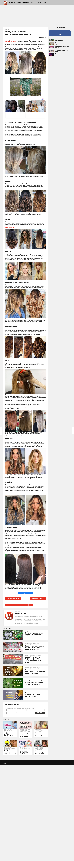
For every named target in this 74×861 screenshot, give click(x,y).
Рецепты (33, 2)
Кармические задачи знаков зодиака (62, 47)
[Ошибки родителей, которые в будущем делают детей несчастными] (13, 695)
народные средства (37, 668)
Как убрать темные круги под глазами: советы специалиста (10, 752)
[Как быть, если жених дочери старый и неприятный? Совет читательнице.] (25, 725)
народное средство (28, 644)
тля (42, 668)
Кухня (38, 643)
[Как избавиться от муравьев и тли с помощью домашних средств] (13, 671)
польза (32, 679)
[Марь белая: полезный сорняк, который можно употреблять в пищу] (13, 683)
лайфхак (30, 655)
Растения (41, 679)
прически (37, 749)
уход (29, 748)
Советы (39, 2)
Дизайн (18, 2)
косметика (6, 748)
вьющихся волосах (9, 227)
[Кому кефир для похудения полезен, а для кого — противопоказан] (10, 725)
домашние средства (32, 643)
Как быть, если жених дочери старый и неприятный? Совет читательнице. (25, 734)
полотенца (35, 644)
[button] (70, 2)
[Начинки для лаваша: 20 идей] (51, 51)
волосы (39, 729)
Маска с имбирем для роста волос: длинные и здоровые (40, 734)
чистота (37, 655)
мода (43, 748)
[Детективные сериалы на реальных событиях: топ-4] (51, 54)
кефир (13, 729)
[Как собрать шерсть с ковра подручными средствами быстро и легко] (13, 659)
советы (28, 731)
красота (6, 730)
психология (33, 691)
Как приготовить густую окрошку (61, 43)
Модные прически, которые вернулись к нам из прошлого (40, 752)
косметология (12, 748)
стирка (39, 644)
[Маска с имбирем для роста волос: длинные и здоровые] (41, 725)
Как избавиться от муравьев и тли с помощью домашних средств (35, 671)
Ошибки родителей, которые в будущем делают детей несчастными (32, 695)
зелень (29, 679)
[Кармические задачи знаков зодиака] (51, 47)
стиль (40, 749)
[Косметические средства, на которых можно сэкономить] (25, 743)
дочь (21, 730)
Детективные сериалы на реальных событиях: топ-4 (62, 54)
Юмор (44, 2)
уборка (33, 655)
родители (38, 691)
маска (40, 731)
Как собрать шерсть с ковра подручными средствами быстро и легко (33, 659)
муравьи (38, 667)
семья (25, 731)
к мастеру (18, 585)
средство (25, 748)
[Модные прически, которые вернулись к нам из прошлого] (41, 743)
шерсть (40, 655)
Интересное (25, 2)
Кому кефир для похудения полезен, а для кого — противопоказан (10, 733)
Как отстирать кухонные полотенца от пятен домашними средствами (34, 647)
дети (29, 691)
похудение (10, 730)
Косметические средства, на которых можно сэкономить (24, 751)
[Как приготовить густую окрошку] (51, 43)
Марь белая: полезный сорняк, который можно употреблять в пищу (34, 682)
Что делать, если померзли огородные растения (35, 634)
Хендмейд (12, 2)
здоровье (9, 729)
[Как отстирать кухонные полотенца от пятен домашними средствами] (13, 647)
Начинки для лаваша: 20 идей (61, 51)
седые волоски (27, 407)
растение (37, 679)
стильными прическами (10, 41)
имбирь (36, 731)
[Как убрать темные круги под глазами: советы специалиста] (10, 743)
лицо (9, 749)
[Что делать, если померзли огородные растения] (13, 635)
